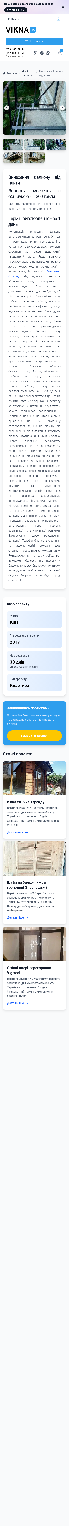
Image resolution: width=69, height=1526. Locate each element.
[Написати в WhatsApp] (48, 53)
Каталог (35, 41)
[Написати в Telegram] (42, 53)
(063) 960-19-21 (15, 56)
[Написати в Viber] (35, 53)
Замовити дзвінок (34, 736)
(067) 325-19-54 (15, 53)
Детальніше (16, 10)
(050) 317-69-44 (15, 49)
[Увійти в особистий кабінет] (58, 19)
